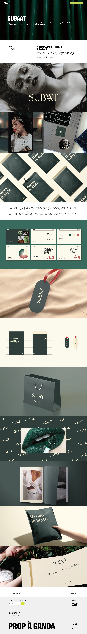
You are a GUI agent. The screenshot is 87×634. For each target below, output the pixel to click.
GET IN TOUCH (74, 604)
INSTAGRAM (74, 623)
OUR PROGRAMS (74, 602)
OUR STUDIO (74, 605)
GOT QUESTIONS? (14, 613)
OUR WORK (73, 600)
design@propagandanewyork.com (15, 615)
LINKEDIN (74, 624)
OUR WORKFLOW (74, 603)
